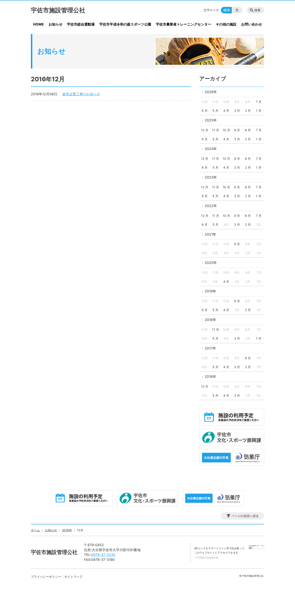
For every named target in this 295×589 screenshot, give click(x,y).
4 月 (226, 110)
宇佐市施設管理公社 (58, 10)
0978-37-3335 (103, 554)
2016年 (210, 376)
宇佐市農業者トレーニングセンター (183, 24)
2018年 (210, 320)
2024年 (211, 149)
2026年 (211, 92)
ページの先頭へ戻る (245, 516)
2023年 (211, 177)
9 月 (237, 130)
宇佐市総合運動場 (81, 24)
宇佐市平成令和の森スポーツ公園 (125, 24)
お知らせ (55, 24)
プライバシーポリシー (46, 576)
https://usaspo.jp (208, 557)
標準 (226, 10)
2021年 (210, 234)
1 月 (258, 110)
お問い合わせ (251, 24)
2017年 (210, 348)
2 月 (248, 110)
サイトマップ (73, 576)
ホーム (35, 530)
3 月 (237, 110)
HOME (38, 24)
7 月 (259, 102)
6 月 (205, 110)
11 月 (215, 130)
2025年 (211, 120)
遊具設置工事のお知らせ (81, 94)
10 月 (226, 130)
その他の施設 (226, 24)
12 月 (204, 130)
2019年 (210, 291)
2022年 (211, 206)
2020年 (211, 262)
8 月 (248, 130)
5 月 (215, 110)
